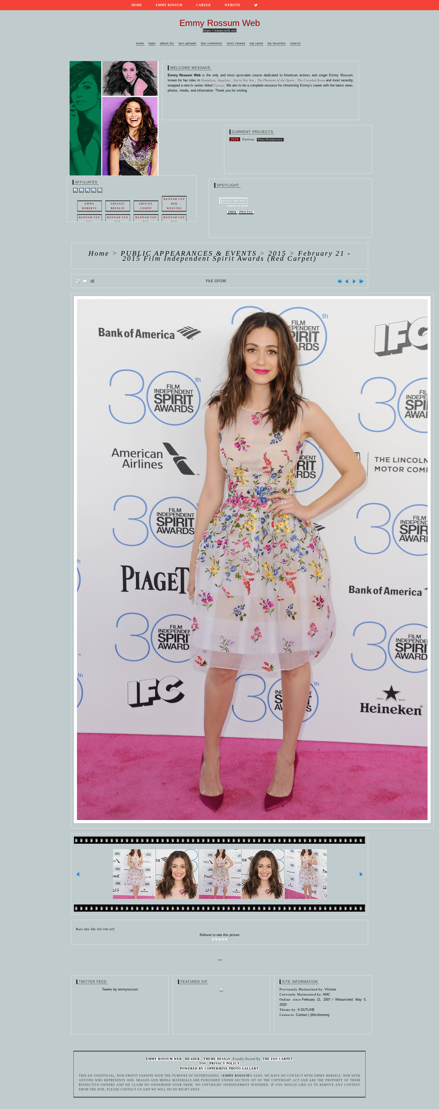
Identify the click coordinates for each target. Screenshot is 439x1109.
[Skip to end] (361, 281)
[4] (223, 939)
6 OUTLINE (306, 1010)
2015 (277, 253)
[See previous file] (346, 281)
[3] (219, 939)
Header (192, 1059)
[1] (213, 939)
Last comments (211, 43)
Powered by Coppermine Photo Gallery (219, 1068)
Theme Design (216, 1059)
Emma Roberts (89, 206)
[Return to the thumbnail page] (77, 281)
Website (233, 5)
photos (246, 212)
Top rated (256, 43)
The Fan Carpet (278, 1059)
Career (203, 5)
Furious (248, 139)
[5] (226, 939)
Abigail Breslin (118, 206)
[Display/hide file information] (84, 281)
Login (152, 43)
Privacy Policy (225, 1063)
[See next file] (354, 281)
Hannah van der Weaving (174, 204)
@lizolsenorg (319, 1015)
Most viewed (236, 43)
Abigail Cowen (146, 206)
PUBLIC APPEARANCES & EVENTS (189, 253)
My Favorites (277, 43)
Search (295, 43)
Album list (167, 43)
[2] (216, 939)
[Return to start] (339, 281)
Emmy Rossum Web (164, 1059)
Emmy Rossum (169, 5)
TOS (202, 1063)
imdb (232, 212)
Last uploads (187, 43)
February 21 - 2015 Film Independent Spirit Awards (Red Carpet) (236, 255)
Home (137, 5)
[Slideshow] (92, 281)
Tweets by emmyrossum (120, 989)
